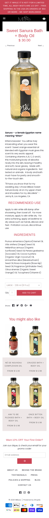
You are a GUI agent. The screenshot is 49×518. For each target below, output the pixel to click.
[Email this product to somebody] (31, 305)
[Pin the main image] (22, 305)
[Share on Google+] (26, 305)
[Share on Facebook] (13, 305)
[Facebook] (20, 493)
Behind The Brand (32, 470)
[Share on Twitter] (17, 305)
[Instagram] (24, 493)
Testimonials (19, 475)
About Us (12, 470)
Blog (37, 480)
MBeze (18, 500)
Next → (41, 45)
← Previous (10, 45)
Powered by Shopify (31, 500)
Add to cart (29, 293)
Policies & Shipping (19, 480)
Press (34, 475)
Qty (7, 292)
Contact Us (24, 485)
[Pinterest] (29, 493)
